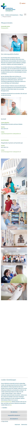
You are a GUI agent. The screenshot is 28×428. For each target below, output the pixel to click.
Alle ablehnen (14, 412)
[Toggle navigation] (25, 14)
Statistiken (4, 407)
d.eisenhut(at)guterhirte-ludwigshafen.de (11, 151)
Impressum (17, 424)
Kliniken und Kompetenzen (11, 15)
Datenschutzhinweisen (6, 401)
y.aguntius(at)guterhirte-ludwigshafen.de (11, 133)
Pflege (21, 15)
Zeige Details (5, 421)
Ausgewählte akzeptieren (14, 415)
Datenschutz (24, 424)
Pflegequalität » (4, 28)
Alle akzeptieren (14, 418)
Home (2, 15)
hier (11, 405)
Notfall (23, 3)
